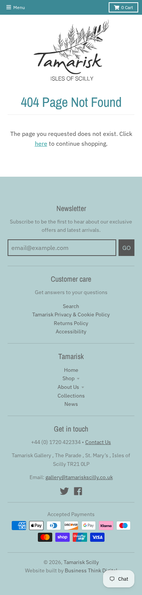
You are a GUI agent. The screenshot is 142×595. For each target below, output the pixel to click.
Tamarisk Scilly (81, 562)
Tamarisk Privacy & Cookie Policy (71, 314)
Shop (68, 378)
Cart (127, 7)
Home (71, 370)
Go (126, 247)
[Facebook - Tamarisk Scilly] (78, 491)
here (41, 143)
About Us (68, 387)
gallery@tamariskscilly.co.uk (79, 477)
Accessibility (71, 331)
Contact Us (98, 442)
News (71, 404)
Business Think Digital (91, 570)
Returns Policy (71, 323)
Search (71, 306)
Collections (71, 395)
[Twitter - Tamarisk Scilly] (64, 491)
